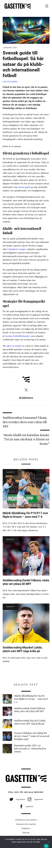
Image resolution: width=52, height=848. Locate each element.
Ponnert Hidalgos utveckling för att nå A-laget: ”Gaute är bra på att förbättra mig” (31, 735)
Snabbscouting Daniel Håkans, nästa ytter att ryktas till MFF (26, 582)
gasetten (29, 806)
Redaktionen (26, 397)
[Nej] (48, 842)
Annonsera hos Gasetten (26, 824)
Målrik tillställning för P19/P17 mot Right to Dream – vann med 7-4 (25, 514)
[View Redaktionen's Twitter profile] (26, 390)
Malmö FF (10, 472)
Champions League (17, 249)
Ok (46, 846)
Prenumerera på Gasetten (26, 820)
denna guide (24, 187)
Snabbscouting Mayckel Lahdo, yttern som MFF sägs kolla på (22, 649)
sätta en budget (14, 345)
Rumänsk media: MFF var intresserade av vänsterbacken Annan (30, 748)
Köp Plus (26, 832)
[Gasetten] (18, 9)
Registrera (26, 828)
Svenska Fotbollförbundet (17, 336)
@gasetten (20, 799)
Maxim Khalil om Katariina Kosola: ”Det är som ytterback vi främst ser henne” (26, 439)
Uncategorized (10, 81)
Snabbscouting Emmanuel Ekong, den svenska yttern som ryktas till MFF (25, 421)
